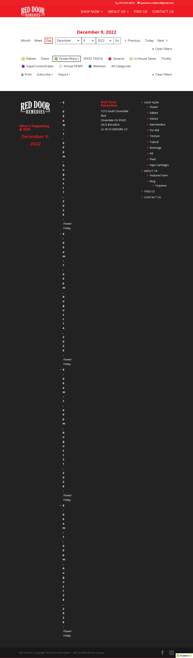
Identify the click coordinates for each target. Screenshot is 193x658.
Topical (154, 142)
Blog (152, 181)
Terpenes (161, 185)
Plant (153, 159)
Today (149, 40)
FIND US (140, 12)
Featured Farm (159, 175)
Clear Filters (163, 49)
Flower (154, 107)
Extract (154, 118)
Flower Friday (67, 226)
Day (48, 40)
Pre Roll (154, 130)
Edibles (154, 113)
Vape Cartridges (159, 165)
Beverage (155, 147)
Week (38, 40)
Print (26, 75)
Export (63, 74)
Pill (151, 153)
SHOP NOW (90, 12)
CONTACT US (163, 12)
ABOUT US (116, 12)
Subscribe (44, 74)
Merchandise (157, 124)
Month (26, 40)
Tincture (155, 136)
